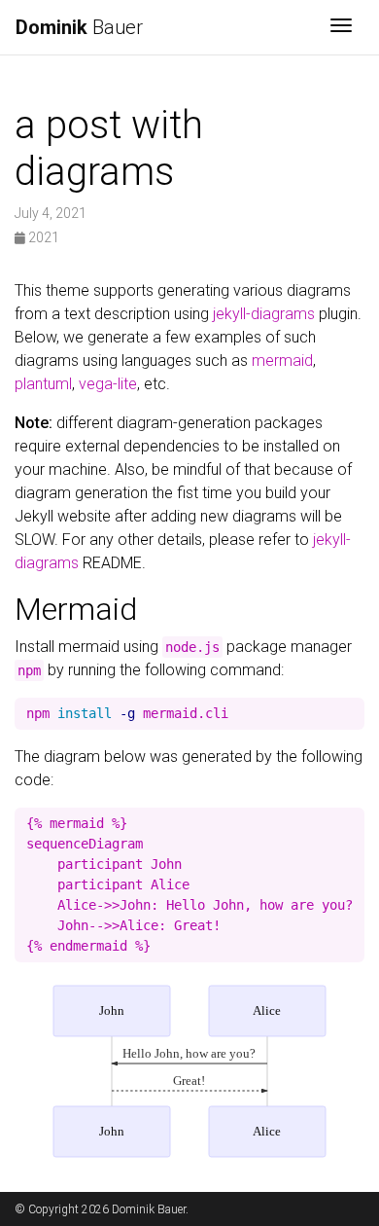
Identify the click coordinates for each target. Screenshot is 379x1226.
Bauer (79, 27)
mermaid (282, 360)
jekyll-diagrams (264, 314)
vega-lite (108, 384)
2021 (42, 237)
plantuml (43, 384)
